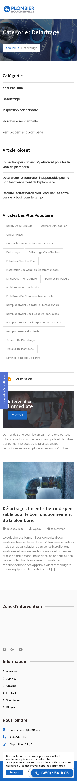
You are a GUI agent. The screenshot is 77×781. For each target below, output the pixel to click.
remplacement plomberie (22, 331)
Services (11, 678)
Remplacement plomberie (23, 132)
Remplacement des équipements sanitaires (34, 322)
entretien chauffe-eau (20, 261)
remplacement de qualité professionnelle (33, 305)
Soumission (23, 379)
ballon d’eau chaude (19, 226)
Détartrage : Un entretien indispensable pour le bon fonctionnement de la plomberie (38, 514)
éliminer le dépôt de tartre (23, 358)
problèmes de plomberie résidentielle (29, 296)
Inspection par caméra (20, 110)
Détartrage (11, 99)
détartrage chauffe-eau (44, 252)
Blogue (10, 707)
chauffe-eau (13, 88)
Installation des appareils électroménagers (33, 270)
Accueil (10, 48)
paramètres (57, 765)
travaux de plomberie (20, 349)
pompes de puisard (57, 278)
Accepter (15, 772)
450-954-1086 (17, 737)
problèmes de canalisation (23, 287)
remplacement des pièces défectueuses (32, 314)
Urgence (11, 685)
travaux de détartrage (20, 340)
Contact (17, 415)
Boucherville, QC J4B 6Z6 (24, 730)
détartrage (13, 252)
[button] (52, 773)
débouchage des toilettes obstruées (30, 243)
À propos (11, 671)
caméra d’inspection (54, 226)
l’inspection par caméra (21, 278)
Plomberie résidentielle (20, 121)
